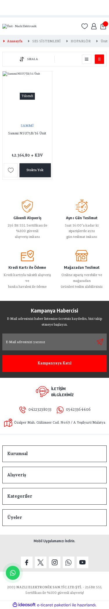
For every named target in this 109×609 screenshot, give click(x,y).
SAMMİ (27, 126)
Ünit (104, 41)
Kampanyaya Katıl (54, 363)
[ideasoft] (24, 605)
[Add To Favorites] (11, 170)
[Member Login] (93, 26)
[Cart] (103, 26)
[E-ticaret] (54, 605)
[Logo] (19, 26)
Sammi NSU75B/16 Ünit (27, 133)
